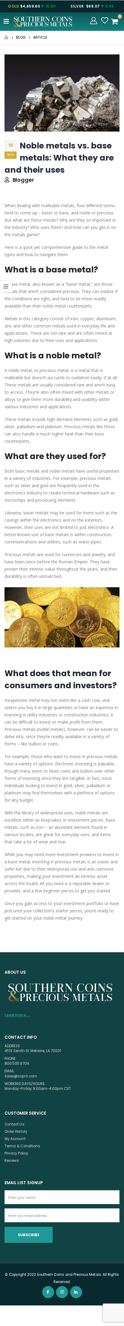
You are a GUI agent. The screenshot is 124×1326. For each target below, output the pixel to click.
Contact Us (14, 1124)
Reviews (12, 1160)
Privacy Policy (16, 1153)
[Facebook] (48, 1292)
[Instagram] (62, 1292)
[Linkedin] (76, 1292)
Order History (16, 1131)
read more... (17, 1015)
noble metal (20, 370)
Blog (21, 37)
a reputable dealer (86, 883)
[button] (116, 21)
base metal (19, 284)
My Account (15, 1138)
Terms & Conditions (22, 1146)
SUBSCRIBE (28, 1234)
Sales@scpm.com (21, 1076)
